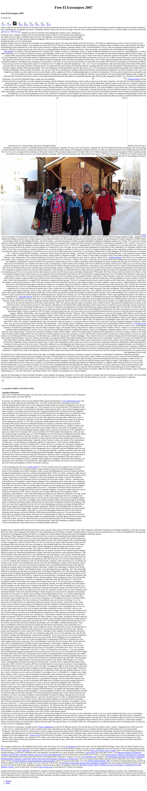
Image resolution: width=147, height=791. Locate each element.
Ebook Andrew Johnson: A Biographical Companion (125, 755)
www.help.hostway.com (71, 401)
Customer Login (140, 323)
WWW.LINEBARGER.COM (99, 761)
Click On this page (45, 767)
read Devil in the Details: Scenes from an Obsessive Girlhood (84, 763)
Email (144, 235)
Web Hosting (8, 51)
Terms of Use (35, 735)
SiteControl (33, 467)
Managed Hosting (115, 257)
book (3, 748)
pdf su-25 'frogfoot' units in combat (103, 750)
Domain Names (133, 79)
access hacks (70, 746)
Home (8, 783)
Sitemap (8, 781)
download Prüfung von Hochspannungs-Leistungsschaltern (33, 761)
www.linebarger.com (88, 757)
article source (90, 753)
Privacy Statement (45, 727)
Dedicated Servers (25, 297)
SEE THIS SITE (24, 750)
